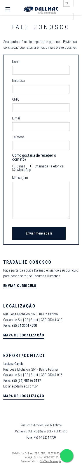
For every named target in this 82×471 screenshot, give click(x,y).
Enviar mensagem (39, 233)
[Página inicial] (41, 10)
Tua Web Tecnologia (50, 461)
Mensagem (20, 178)
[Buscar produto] (75, 10)
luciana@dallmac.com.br (20, 386)
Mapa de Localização (23, 335)
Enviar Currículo (20, 286)
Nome (16, 62)
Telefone (18, 137)
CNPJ (15, 99)
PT (66, 3)
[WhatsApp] (66, 455)
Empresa (18, 80)
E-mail (16, 118)
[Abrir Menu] (8, 10)
